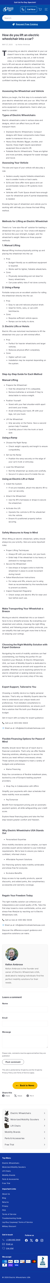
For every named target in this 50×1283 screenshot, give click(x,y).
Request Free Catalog (27, 24)
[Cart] (40, 9)
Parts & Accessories (10, 1179)
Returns (5, 1202)
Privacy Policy (7, 1073)
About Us (6, 1194)
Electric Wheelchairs (10, 1163)
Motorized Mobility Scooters (14, 1167)
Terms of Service (23, 1073)
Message (6, 1032)
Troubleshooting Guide (11, 1218)
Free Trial (6, 1183)
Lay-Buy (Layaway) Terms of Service (17, 1222)
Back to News (26, 1085)
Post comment (13, 1062)
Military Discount (9, 1226)
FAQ (4, 1210)
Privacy (5, 1206)
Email (5, 1018)
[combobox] (25, 18)
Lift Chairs (6, 1171)
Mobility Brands (8, 1175)
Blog (4, 1198)
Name (5, 1003)
